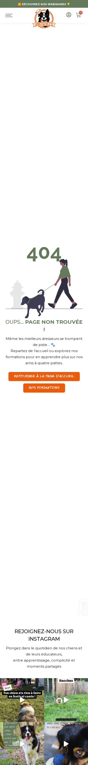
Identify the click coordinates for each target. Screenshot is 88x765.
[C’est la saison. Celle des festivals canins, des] (22, 700)
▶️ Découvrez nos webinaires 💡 (44, 4)
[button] (44, 388)
